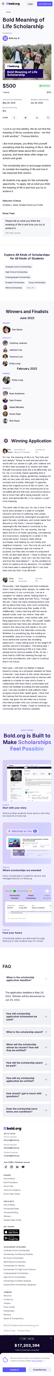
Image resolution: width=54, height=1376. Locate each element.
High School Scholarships (17, 272)
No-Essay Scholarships (13, 1258)
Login (30, 4)
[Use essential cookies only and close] (51, 1356)
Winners (7, 1216)
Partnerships (9, 1311)
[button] (27, 979)
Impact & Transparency (14, 1318)
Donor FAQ (8, 1186)
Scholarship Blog (11, 1212)
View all (30, 288)
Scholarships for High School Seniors (20, 1269)
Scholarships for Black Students (17, 1281)
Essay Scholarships (37, 282)
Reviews (7, 1314)
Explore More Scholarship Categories (20, 1284)
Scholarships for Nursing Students (18, 1254)
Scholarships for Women (14, 1265)
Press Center (9, 1307)
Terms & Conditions (12, 1190)
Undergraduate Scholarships (18, 277)
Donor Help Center (12, 1194)
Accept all (14, 1370)
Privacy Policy (24, 1330)
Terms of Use (9, 1330)
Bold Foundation (11, 1182)
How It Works (9, 1178)
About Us (8, 1295)
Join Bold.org (45, 4)
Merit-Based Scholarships (15, 1262)
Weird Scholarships (14, 288)
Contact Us (8, 1299)
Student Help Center (12, 1220)
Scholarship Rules (11, 1208)
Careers (7, 1303)
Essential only (39, 1370)
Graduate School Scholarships (19, 267)
